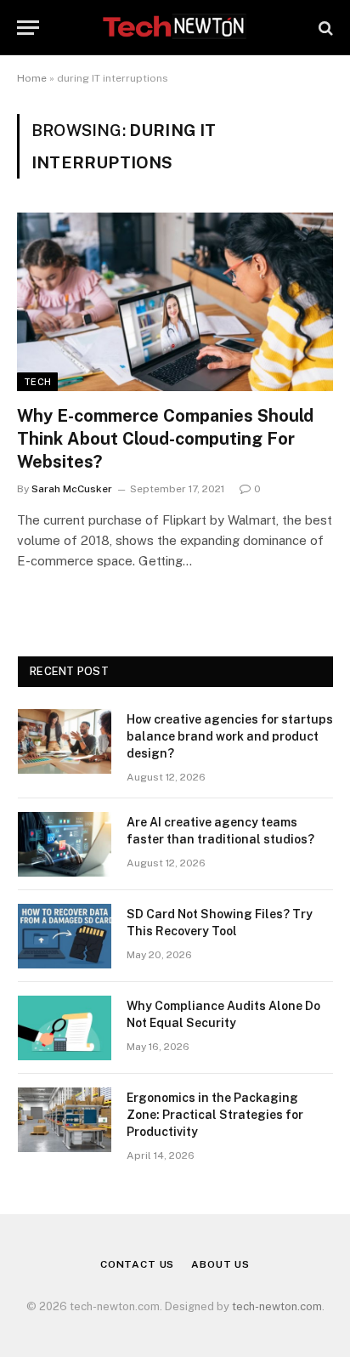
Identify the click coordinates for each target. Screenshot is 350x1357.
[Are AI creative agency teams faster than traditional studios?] (64, 844)
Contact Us (137, 1264)
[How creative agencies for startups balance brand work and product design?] (64, 741)
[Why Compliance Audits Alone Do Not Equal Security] (64, 1028)
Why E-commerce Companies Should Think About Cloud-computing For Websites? (165, 439)
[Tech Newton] (174, 27)
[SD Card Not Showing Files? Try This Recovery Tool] (64, 936)
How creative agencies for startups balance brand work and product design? (230, 736)
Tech (37, 382)
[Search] (324, 28)
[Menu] (28, 28)
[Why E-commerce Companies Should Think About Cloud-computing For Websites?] (175, 301)
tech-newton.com (277, 1306)
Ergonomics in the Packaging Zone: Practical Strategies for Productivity (215, 1114)
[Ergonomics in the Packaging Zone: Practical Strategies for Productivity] (64, 1119)
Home (32, 78)
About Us (220, 1264)
